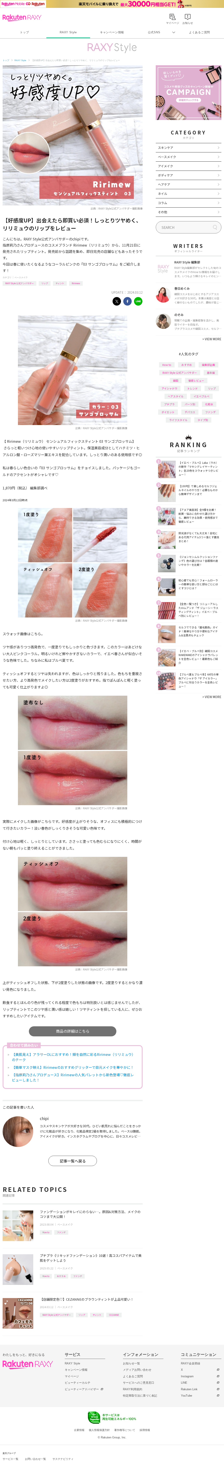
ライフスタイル (178, 420)
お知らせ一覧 (131, 1363)
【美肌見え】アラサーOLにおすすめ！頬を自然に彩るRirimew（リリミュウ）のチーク (73, 1057)
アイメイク (165, 166)
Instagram (187, 1376)
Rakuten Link (189, 1389)
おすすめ (61, 1276)
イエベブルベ (201, 396)
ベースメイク (21, 277)
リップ (44, 283)
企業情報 (79, 1430)
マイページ (72, 1376)
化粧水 (209, 404)
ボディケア (165, 175)
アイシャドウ (169, 388)
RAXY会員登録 (190, 1363)
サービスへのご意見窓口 (138, 1382)
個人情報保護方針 (99, 1430)
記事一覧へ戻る (73, 1161)
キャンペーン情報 (112, 32)
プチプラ (169, 404)
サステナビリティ (63, 1459)
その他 (162, 212)
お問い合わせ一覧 (35, 1459)
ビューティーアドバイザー (82, 1389)
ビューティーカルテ (77, 1382)
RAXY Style (68, 32)
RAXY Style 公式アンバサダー (19, 283)
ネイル (162, 193)
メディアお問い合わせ (137, 1369)
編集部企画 (208, 365)
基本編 (211, 372)
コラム (162, 203)
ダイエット (168, 412)
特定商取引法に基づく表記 (140, 1395)
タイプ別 (203, 420)
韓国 (175, 380)
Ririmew (76, 283)
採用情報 (145, 1430)
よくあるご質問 (199, 32)
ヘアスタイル (176, 396)
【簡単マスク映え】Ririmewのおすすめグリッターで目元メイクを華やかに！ (73, 1067)
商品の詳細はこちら (72, 1031)
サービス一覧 (10, 1459)
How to (45, 1232)
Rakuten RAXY (22, 17)
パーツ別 (190, 404)
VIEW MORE (211, 339)
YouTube (186, 1395)
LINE (184, 1382)
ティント (60, 283)
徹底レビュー (196, 380)
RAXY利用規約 (132, 1389)
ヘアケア (164, 184)
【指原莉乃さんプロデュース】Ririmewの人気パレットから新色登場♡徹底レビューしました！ (73, 1077)
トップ (24, 32)
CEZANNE (114, 1314)
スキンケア (165, 147)
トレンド (192, 388)
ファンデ (61, 1232)
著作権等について (124, 1430)
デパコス (190, 412)
